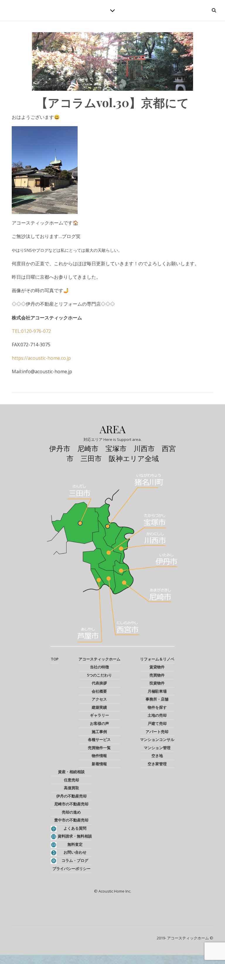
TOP (55, 659)
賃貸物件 (157, 667)
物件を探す (157, 707)
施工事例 (99, 731)
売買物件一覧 (99, 747)
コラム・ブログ (75, 860)
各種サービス (99, 739)
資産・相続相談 (71, 771)
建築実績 (99, 707)
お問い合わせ (75, 852)
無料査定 (75, 844)
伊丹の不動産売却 (71, 796)
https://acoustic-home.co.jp (41, 358)
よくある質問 (75, 828)
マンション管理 (157, 747)
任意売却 (71, 779)
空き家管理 (157, 763)
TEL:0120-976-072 (31, 331)
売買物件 (157, 675)
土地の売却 (157, 715)
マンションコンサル (157, 739)
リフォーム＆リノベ (157, 659)
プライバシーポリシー (71, 868)
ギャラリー (99, 715)
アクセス (99, 699)
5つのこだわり (99, 675)
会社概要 (99, 691)
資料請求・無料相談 (75, 836)
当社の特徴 (99, 667)
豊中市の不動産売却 (71, 820)
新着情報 (99, 763)
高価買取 (71, 787)
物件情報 (99, 755)
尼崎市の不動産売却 (71, 804)
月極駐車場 (157, 691)
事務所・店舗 (157, 699)
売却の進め (71, 812)
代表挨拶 (99, 683)
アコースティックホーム (99, 659)
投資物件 (157, 683)
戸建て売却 (157, 723)
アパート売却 (157, 731)
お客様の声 (99, 723)
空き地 (157, 755)
